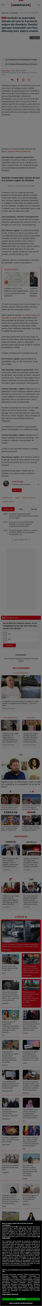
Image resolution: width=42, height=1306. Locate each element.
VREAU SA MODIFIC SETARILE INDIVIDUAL (21, 1303)
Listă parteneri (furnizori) (10, 1294)
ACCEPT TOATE (21, 1299)
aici (18, 1255)
